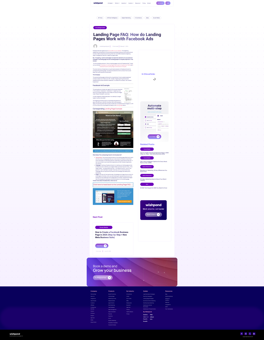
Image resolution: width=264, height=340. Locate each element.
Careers (92, 311)
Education (128, 305)
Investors (93, 303)
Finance (128, 309)
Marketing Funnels (112, 298)
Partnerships (93, 294)
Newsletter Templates (113, 322)
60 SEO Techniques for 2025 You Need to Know (153, 188)
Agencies (93, 317)
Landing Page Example (113, 109)
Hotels (127, 296)
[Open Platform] (119, 3)
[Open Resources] (140, 3)
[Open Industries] (126, 3)
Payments (110, 316)
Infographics (168, 304)
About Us (92, 296)
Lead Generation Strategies (149, 294)
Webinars (167, 302)
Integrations (93, 298)
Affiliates (92, 305)
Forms (109, 318)
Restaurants (129, 303)
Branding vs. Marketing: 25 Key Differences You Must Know (153, 170)
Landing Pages (111, 296)
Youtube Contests (112, 325)
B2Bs (127, 300)
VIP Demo (93, 313)
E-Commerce (129, 294)
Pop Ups (110, 314)
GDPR (166, 306)
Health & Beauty (129, 311)
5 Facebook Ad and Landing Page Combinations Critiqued (116, 65)
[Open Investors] (133, 3)
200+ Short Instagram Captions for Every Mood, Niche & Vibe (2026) (153, 162)
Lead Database (111, 307)
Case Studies (93, 300)
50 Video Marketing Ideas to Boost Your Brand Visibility (153, 179)
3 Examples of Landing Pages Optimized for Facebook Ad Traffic (115, 65)
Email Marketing (111, 305)
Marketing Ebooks (169, 296)
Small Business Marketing (148, 303)
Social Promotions (112, 294)
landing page (119, 105)
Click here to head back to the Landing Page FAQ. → (113, 184)
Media (92, 320)
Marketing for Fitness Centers (149, 309)
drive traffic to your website (114, 50)
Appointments (111, 303)
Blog (166, 294)
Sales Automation (112, 311)
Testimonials (99, 157)
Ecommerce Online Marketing (149, 300)
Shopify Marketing (112, 320)
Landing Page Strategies (148, 298)
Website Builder (111, 300)
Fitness (127, 314)
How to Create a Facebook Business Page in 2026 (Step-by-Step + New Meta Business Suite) (154, 153)
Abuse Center (93, 322)
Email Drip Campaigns (147, 296)
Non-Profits (128, 298)
